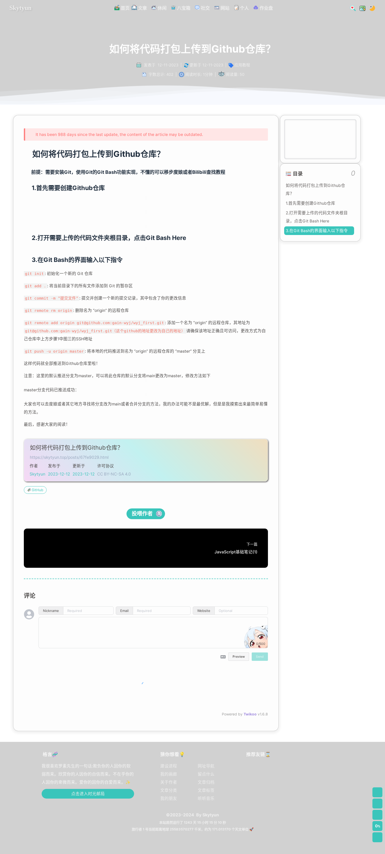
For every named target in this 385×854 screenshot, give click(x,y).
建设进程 (168, 766)
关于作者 (168, 782)
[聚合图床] (299, 772)
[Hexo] (277, 772)
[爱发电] (277, 794)
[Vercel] (321, 772)
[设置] (377, 792)
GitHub (37, 490)
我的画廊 (168, 774)
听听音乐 (206, 798)
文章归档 (206, 782)
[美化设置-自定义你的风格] (361, 7)
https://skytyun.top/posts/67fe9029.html (69, 457)
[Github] (255, 794)
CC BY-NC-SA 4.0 (114, 474)
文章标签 (206, 790)
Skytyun (20, 7)
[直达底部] (377, 837)
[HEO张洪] (299, 794)
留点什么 (206, 774)
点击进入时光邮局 (88, 793)
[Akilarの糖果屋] (321, 794)
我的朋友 (168, 798)
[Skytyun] (255, 772)
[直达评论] (377, 815)
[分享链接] (377, 804)
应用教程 (242, 65)
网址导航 (206, 766)
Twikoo (250, 714)
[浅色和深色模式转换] (371, 7)
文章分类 (168, 790)
